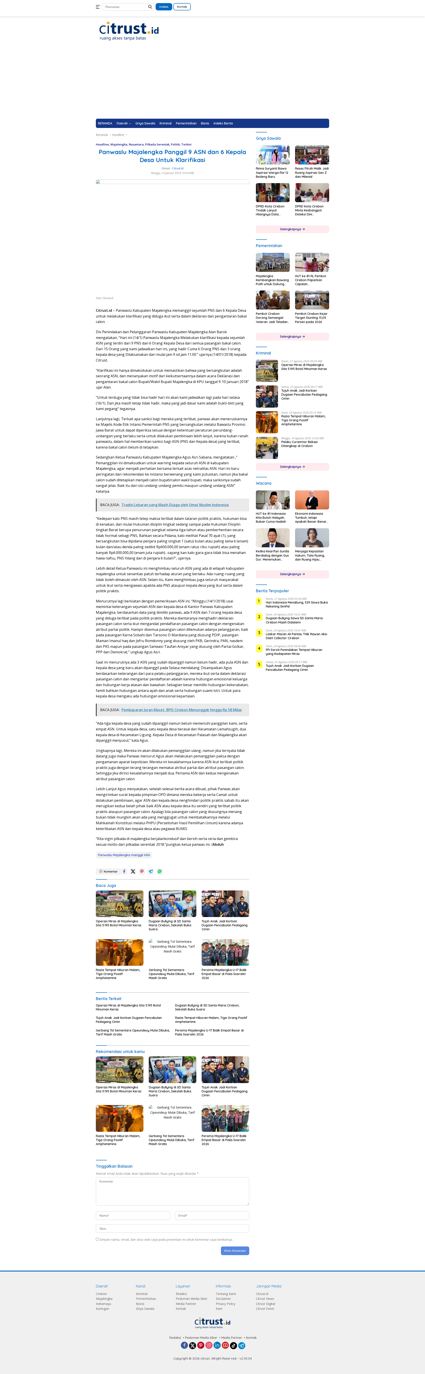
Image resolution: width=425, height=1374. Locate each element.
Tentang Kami (226, 1294)
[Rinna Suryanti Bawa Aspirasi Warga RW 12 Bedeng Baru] (273, 154)
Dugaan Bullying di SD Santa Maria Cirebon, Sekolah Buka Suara (170, 925)
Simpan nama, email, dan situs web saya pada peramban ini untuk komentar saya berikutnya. (166, 1239)
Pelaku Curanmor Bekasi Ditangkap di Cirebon (299, 444)
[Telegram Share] (150, 871)
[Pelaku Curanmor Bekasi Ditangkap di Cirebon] (267, 448)
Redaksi (181, 1294)
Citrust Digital (265, 1304)
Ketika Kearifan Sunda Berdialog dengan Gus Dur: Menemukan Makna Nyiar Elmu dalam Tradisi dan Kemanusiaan (272, 556)
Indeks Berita (223, 123)
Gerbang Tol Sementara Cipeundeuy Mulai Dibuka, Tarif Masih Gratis (171, 974)
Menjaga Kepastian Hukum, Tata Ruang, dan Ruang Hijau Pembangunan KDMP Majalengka (310, 556)
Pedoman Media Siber (191, 1299)
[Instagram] (208, 1345)
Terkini (186, 144)
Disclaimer (223, 1299)
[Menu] (99, 7)
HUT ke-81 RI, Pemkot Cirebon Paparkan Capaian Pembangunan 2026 (310, 280)
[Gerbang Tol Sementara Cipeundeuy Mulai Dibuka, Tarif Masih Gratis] (172, 952)
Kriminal (166, 123)
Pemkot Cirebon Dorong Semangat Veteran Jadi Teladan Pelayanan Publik (272, 318)
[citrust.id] (129, 31)
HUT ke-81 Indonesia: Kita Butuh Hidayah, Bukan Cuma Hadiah (271, 518)
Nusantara (136, 144)
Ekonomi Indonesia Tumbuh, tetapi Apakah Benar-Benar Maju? (310, 518)
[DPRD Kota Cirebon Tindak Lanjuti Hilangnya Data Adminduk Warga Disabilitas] (273, 192)
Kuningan (102, 1308)
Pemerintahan (186, 123)
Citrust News (265, 1299)
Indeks (163, 6)
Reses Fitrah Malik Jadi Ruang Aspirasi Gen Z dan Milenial (312, 173)
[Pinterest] (200, 1345)
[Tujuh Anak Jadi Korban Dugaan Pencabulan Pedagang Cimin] (225, 903)
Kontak (182, 6)
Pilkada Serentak (157, 144)
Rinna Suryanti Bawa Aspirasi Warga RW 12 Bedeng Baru (272, 173)
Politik (175, 144)
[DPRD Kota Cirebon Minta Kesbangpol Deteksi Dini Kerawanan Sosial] (312, 192)
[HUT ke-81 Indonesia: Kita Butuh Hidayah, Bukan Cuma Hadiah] (273, 499)
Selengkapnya (291, 229)
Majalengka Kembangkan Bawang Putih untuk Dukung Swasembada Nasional (272, 280)
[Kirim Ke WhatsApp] (159, 871)
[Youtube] (225, 1345)
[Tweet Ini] (133, 871)
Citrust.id (262, 1294)
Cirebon (101, 1294)
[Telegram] (241, 1345)
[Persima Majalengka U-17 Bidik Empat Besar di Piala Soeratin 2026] (225, 952)
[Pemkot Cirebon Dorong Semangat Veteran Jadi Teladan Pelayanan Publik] (273, 300)
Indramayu (103, 1304)
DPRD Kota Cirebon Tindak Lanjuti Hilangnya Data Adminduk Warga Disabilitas (270, 210)
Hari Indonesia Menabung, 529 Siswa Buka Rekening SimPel (297, 604)
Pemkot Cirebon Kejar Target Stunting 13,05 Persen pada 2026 (311, 318)
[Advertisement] (212, 85)
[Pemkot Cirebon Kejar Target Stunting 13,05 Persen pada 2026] (312, 300)
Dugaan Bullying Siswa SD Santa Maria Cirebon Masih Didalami (294, 620)
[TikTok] (233, 1345)
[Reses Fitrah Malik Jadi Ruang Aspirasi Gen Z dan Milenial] (312, 154)
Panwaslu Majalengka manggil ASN (124, 855)
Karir (219, 1308)
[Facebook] (184, 1345)
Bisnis (205, 123)
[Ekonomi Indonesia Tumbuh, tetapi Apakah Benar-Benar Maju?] (312, 499)
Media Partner (186, 1304)
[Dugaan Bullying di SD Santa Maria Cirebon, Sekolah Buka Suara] (172, 903)
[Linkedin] (217, 1345)
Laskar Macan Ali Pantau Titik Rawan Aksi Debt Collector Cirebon (296, 636)
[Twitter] (192, 1345)
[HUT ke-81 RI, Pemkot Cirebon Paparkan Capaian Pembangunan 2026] (312, 262)
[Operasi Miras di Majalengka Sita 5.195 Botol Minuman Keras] (119, 903)
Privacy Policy (225, 1304)
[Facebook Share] (124, 871)
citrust (166, 168)
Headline (102, 144)
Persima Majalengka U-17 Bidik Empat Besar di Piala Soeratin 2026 (224, 974)
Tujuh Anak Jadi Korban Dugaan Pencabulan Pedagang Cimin (224, 925)
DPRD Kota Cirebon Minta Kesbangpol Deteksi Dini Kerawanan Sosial (309, 210)
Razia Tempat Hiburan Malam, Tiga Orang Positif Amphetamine (118, 974)
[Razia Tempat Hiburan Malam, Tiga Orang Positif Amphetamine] (119, 952)
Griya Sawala (145, 123)
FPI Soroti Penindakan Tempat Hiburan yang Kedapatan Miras (294, 652)
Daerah (122, 123)
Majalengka (118, 144)
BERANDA (105, 123)
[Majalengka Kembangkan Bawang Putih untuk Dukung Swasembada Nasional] (273, 262)
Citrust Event (265, 1308)
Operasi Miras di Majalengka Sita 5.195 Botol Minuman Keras (118, 923)
